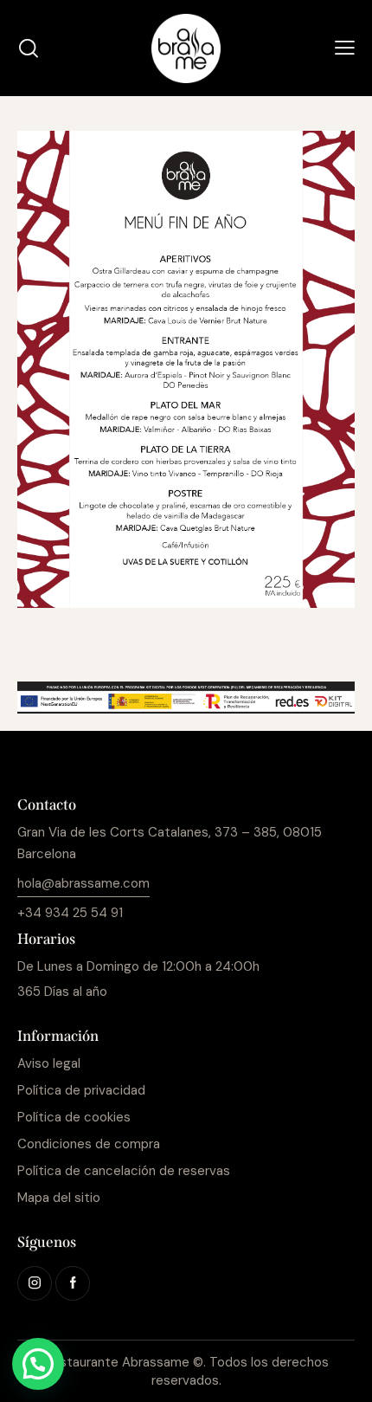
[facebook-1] (72, 1283)
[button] (345, 48)
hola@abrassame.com (83, 883)
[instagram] (34, 1283)
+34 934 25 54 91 (70, 912)
